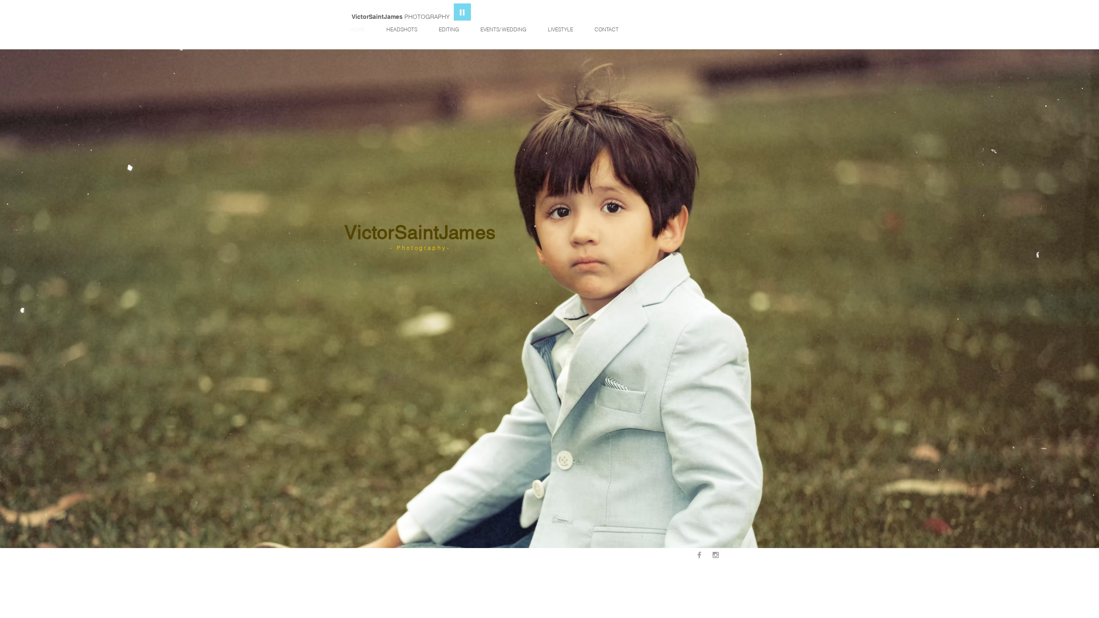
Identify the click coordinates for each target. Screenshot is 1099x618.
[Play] (462, 12)
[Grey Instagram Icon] (715, 555)
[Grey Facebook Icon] (699, 555)
